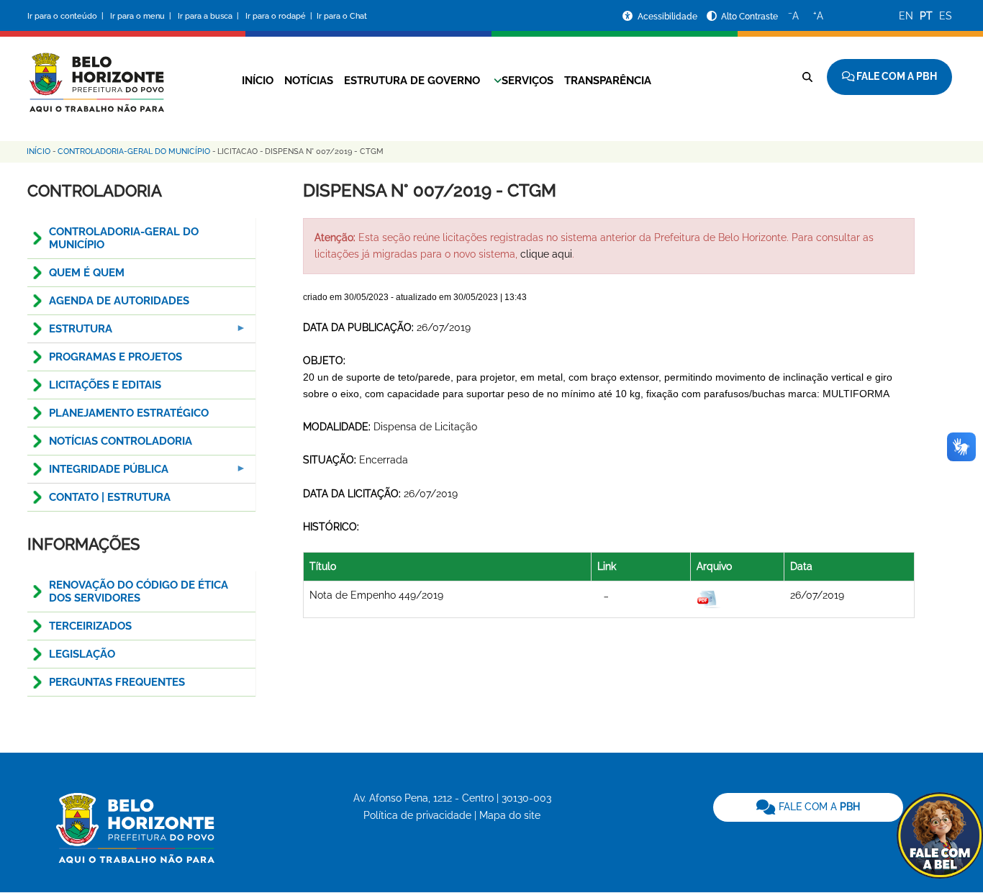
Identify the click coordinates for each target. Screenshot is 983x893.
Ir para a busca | (209, 16)
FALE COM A (818, 806)
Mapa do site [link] (509, 815)
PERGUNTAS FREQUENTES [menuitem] (117, 682)
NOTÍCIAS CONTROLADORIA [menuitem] (120, 441)
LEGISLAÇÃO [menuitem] (82, 654)
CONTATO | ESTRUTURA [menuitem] (110, 497)
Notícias (308, 80)
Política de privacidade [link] (417, 815)
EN (906, 16)
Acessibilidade (668, 17)
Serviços (527, 80)
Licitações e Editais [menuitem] (105, 384)
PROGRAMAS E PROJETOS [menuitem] (115, 356)
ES (945, 16)
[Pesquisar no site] (807, 77)
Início (257, 80)
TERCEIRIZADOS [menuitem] (90, 626)
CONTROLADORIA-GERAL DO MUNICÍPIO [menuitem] (124, 238)
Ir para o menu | (142, 16)
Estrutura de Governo (412, 80)
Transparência (607, 80)
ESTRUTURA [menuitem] (69, 332)
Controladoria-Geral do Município (134, 151)
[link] (808, 807)
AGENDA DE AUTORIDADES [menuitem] (119, 300)
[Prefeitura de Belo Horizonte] (95, 73)
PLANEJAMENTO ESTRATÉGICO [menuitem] (129, 413)
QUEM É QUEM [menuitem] (86, 272)
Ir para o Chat (342, 16)
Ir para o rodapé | (280, 16)
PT (926, 16)
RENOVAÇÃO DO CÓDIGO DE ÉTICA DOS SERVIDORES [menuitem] (138, 591)
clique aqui (546, 254)
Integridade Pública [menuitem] (97, 473)
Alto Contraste (749, 17)
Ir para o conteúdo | (67, 16)
